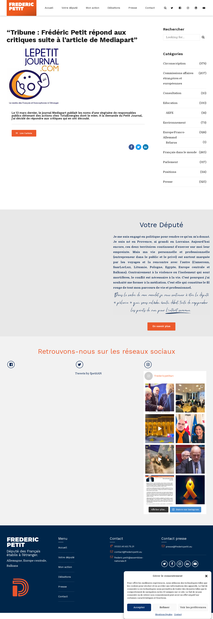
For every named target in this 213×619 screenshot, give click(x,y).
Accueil (49, 7)
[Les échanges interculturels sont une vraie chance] (190, 398)
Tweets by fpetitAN (88, 373)
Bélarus (171, 142)
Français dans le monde (180, 152)
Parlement (170, 162)
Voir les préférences (193, 607)
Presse (132, 7)
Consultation (172, 93)
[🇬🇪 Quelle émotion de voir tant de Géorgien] (159, 428)
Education (170, 103)
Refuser (165, 607)
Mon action (92, 7)
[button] (206, 576)
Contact (178, 614)
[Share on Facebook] (131, 147)
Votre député (70, 7)
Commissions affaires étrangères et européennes (178, 78)
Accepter (139, 607)
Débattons (113, 7)
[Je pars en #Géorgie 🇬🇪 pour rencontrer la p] (159, 459)
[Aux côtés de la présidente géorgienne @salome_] (190, 428)
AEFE (169, 112)
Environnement (174, 122)
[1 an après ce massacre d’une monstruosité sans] (190, 489)
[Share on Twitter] (138, 147)
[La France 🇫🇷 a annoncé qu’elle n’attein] (190, 459)
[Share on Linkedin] (145, 147)
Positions (169, 172)
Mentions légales (163, 614)
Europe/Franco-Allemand (174, 135)
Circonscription (174, 63)
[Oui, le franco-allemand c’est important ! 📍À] (159, 398)
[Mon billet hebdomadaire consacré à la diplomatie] (159, 489)
